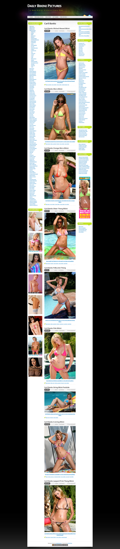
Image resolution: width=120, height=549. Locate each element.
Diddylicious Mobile (83, 162)
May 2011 (81, 50)
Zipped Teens (81, 122)
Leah (32, 57)
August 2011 (81, 46)
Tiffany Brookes (33, 195)
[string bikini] (60, 412)
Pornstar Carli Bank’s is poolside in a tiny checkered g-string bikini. (60, 474)
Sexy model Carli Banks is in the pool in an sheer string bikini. (60, 261)
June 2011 (81, 48)
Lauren (32, 54)
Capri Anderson (33, 84)
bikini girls (52, 383)
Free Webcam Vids (82, 87)
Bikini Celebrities (82, 144)
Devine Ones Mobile (83, 161)
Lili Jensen (32, 155)
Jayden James (32, 133)
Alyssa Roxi (32, 68)
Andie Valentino (33, 71)
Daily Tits (80, 79)
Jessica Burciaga (34, 48)
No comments (72, 30)
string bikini (62, 204)
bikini (47, 476)
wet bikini (65, 263)
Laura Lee (33, 53)
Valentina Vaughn (33, 201)
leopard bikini (53, 537)
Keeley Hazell (81, 148)
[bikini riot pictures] (60, 472)
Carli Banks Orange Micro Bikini (56, 148)
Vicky (32, 66)
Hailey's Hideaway (82, 92)
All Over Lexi (32, 29)
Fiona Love (32, 113)
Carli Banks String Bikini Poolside (56, 387)
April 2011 (81, 51)
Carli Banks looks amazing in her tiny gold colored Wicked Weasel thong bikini (60, 82)
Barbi (32, 34)
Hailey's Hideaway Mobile (84, 166)
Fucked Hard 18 (82, 88)
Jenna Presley (32, 134)
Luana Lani (32, 159)
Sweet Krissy (32, 193)
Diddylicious (81, 81)
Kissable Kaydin (33, 145)
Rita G (31, 178)
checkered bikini (57, 476)
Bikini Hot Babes (82, 228)
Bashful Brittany (33, 75)
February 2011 (82, 54)
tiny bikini (67, 204)
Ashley (32, 33)
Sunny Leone (32, 191)
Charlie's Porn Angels (83, 72)
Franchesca (33, 42)
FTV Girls (31, 114)
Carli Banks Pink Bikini (52, 328)
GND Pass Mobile (82, 163)
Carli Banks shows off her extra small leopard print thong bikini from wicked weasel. (60, 534)
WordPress (70, 543)
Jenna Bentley (34, 45)
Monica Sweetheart (34, 166)
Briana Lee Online (82, 69)
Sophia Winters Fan (83, 110)
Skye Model (32, 187)
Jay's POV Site (82, 98)
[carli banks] (60, 531)
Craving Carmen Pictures (84, 76)
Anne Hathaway (33, 72)
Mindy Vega (32, 163)
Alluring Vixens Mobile (83, 157)
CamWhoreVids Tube (83, 131)
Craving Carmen (82, 75)
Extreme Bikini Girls (83, 229)
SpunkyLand (81, 115)
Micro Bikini (81, 232)
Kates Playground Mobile (84, 168)
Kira (32, 52)
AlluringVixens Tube (83, 130)
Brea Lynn (32, 78)
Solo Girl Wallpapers (83, 109)
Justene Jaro (33, 50)
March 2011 (81, 52)
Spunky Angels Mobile (83, 170)
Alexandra (33, 31)
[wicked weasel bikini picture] (60, 79)
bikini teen (48, 204)
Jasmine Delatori (33, 130)
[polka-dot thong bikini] (60, 318)
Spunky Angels (33, 190)
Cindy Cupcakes (82, 73)
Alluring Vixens (33, 30)
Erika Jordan (32, 109)
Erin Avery (32, 110)
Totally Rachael (82, 119)
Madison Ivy (32, 160)
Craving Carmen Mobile (84, 159)
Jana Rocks (32, 129)
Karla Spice (32, 141)
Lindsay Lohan (33, 156)
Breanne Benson (33, 79)
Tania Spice (32, 194)
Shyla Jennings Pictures (83, 107)
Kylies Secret (32, 147)
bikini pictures (51, 476)
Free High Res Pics (82, 230)
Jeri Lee (32, 46)
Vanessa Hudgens (33, 202)
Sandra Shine (32, 182)
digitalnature (59, 543)
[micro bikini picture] (60, 139)
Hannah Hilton (33, 121)
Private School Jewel (34, 174)
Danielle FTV (32, 99)
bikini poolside (48, 84)
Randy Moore (32, 175)
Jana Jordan (32, 128)
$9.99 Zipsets (81, 63)
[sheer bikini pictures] (60, 259)
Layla (32, 56)
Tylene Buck (32, 198)
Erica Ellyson (32, 107)
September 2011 (82, 44)
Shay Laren (32, 184)
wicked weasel (64, 84)
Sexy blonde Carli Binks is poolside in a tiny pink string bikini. (60, 380)
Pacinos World (32, 172)
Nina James (32, 171)
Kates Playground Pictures (84, 102)
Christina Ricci (32, 94)
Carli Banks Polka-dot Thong (55, 268)
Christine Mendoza (35, 39)
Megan (32, 60)
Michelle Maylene (33, 161)
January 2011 (81, 55)
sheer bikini (57, 204)
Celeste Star (32, 91)
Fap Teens (81, 86)
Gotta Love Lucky (33, 118)
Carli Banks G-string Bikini (54, 422)
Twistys (31, 197)
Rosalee (32, 64)
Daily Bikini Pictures (44, 5)
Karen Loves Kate (33, 140)
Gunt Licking (81, 91)
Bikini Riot (32, 76)
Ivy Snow (31, 124)
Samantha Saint (33, 179)
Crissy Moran (32, 97)
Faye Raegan (32, 111)
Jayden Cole (32, 132)
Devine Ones (81, 80)
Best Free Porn (82, 67)
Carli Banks (61, 30)
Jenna (32, 44)
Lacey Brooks (32, 149)
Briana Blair (32, 80)
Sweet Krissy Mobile (83, 173)
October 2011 (81, 43)
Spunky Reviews (82, 113)
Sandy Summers (33, 183)
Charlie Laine (32, 93)
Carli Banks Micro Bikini (53, 89)
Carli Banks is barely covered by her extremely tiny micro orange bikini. (60, 201)
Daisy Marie (33, 41)
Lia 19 (31, 153)
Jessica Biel (32, 137)
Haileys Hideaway (33, 120)
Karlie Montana (33, 142)
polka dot (61, 324)
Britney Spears (32, 82)
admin (56, 30)
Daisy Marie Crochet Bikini (84, 31)
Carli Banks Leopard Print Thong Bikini (59, 481)
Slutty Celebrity (82, 149)
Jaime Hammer (33, 125)
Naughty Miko (32, 168)
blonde (58, 144)
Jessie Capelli (32, 138)
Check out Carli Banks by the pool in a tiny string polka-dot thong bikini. (60, 321)
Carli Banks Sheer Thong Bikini (56, 208)
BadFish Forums (82, 65)
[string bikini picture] (60, 378)
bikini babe (48, 144)
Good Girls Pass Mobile (83, 165)
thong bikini (59, 84)
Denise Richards (33, 101)
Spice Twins (32, 188)
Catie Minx (81, 71)
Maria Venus (33, 58)
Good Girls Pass (82, 90)
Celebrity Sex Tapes (83, 145)
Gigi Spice (31, 115)
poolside (65, 324)
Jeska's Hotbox (82, 99)
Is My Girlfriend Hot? (83, 96)
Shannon (33, 65)
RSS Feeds (56, 545)
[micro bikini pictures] (60, 198)
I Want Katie (32, 122)
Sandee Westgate (33, 180)
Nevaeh (31, 170)
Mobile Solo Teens (82, 169)
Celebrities (32, 90)
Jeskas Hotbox (32, 136)
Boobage (81, 68)
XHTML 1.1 (62, 545)
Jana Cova (32, 126)
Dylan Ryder (32, 103)
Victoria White (32, 203)
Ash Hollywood (33, 74)
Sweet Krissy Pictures (83, 118)
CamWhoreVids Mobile (83, 158)
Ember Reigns (32, 106)
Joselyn (32, 49)
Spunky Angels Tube (83, 134)
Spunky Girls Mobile (83, 172)
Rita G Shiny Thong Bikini (84, 35)
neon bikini (67, 144)
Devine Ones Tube (82, 132)
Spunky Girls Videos (83, 135)
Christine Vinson (33, 95)
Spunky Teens (82, 114)
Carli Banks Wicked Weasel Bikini (57, 28)
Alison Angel (32, 27)
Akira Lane (32, 26)
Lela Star (31, 152)
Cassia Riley (32, 87)
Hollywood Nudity (82, 94)
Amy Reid (31, 69)
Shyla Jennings (33, 186)
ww (68, 84)
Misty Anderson (33, 164)
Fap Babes (81, 84)
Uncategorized (33, 199)
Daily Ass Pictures (82, 77)
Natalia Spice (32, 167)
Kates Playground (33, 144)
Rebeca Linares (33, 176)
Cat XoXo (31, 88)
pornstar (67, 476)
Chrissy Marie (34, 38)
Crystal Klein (32, 98)
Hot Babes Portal (82, 95)
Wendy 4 (80, 121)
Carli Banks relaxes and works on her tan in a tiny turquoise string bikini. (60, 414)
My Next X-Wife (82, 103)
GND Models (32, 117)
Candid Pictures (33, 83)
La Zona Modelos (33, 148)
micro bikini (54, 84)
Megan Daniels (34, 61)
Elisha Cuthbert (33, 105)
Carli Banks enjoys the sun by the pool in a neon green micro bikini (60, 141)
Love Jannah (32, 157)
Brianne (32, 37)
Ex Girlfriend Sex (82, 83)
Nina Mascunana (34, 62)
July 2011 (80, 47)
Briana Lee (33, 35)
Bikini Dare (81, 226)
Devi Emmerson (33, 102)
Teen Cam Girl (81, 136)
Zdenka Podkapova (34, 205)
